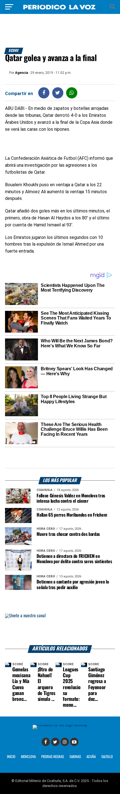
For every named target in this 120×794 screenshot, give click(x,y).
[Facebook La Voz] (46, 742)
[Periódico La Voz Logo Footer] (60, 724)
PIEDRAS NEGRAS (52, 757)
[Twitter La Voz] (55, 742)
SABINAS (75, 757)
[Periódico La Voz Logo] (60, 9)
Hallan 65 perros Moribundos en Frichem (72, 515)
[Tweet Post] (57, 93)
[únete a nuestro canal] (60, 629)
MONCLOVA (28, 757)
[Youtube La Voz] (74, 742)
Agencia (21, 73)
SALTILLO (107, 757)
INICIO (11, 757)
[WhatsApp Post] (71, 93)
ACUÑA (91, 757)
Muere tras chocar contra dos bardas (68, 534)
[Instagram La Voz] (65, 742)
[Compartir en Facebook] (43, 93)
